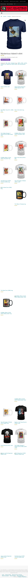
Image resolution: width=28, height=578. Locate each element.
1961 (22, 63)
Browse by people (23, 1)
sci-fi (2, 65)
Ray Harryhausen (21, 64)
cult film (25, 63)
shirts (9, 63)
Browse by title (6, 1)
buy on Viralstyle (5, 59)
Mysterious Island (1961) (12, 64)
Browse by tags (13, 575)
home (1, 1)
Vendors (4, 16)
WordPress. (24, 576)
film (6, 63)
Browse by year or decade (14, 1)
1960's (19, 63)
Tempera (19, 576)
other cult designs (20, 575)
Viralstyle (9, 16)
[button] (25, 20)
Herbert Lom (3, 64)
